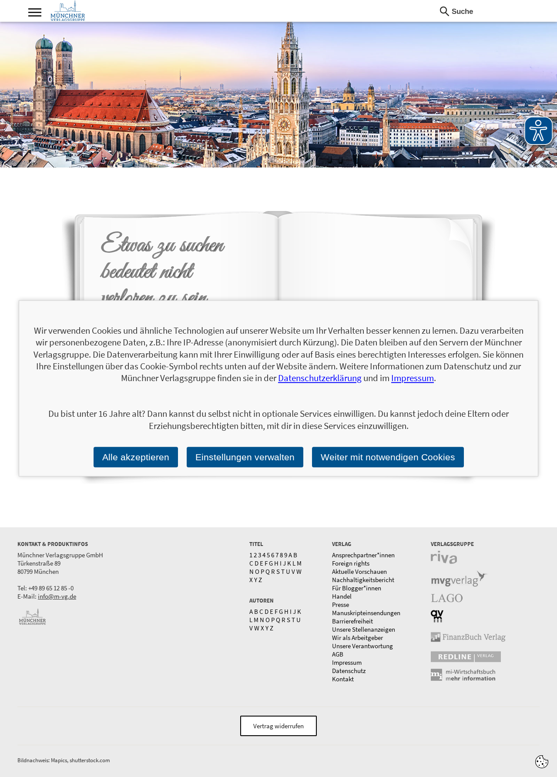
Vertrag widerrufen (278, 726)
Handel (342, 596)
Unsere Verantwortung (362, 646)
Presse (340, 604)
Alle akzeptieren (135, 457)
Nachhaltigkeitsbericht (363, 580)
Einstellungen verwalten (245, 457)
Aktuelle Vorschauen (359, 571)
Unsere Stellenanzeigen (363, 629)
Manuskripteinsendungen (366, 613)
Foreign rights (350, 563)
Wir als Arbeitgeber (357, 637)
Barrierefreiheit (352, 621)
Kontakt (343, 679)
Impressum (347, 662)
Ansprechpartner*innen (363, 555)
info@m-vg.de (57, 596)
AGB (337, 654)
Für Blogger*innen (356, 588)
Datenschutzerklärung (320, 378)
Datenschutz (349, 670)
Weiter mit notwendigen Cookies (388, 457)
